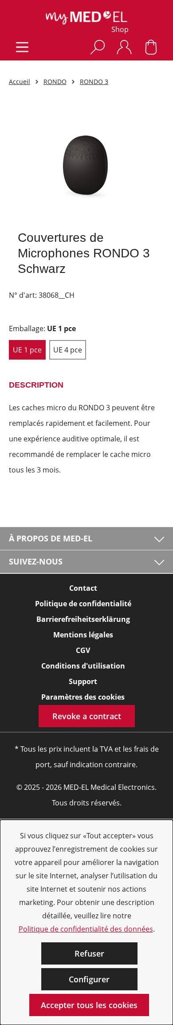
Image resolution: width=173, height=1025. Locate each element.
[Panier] (151, 47)
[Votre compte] (124, 47)
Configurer (89, 979)
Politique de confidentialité (83, 604)
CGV (83, 650)
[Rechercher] (97, 47)
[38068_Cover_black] (86, 164)
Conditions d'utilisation (83, 666)
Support (83, 681)
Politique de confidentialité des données (86, 929)
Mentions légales (83, 635)
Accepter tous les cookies (89, 1005)
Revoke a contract (86, 716)
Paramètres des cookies (83, 697)
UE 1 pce (27, 350)
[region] (86, 164)
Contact (83, 588)
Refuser (89, 953)
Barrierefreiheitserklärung (83, 619)
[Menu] (22, 47)
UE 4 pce (67, 350)
